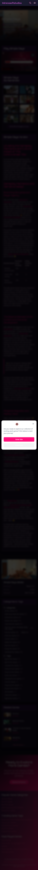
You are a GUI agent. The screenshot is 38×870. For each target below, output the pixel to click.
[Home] (11, 3)
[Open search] (30, 3)
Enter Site (19, 439)
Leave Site (19, 445)
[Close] (33, 424)
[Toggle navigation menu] (35, 3)
